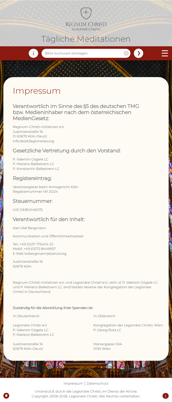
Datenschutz (97, 383)
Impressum (73, 383)
